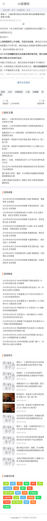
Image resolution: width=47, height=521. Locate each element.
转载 (33, 502)
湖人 (38, 497)
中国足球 (7, 488)
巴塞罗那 (7, 497)
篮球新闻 (21, 10)
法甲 (24, 493)
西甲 (33, 484)
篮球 (3, 92)
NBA (19, 484)
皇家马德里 (8, 493)
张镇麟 (35, 92)
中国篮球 (18, 92)
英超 (26, 484)
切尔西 (6, 502)
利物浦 (30, 497)
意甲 (40, 484)
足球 (6, 484)
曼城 (26, 502)
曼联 (18, 493)
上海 (28, 92)
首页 (13, 10)
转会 (29, 488)
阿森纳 (6, 507)
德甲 (23, 488)
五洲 (16, 497)
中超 (16, 488)
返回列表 (40, 103)
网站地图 (32, 518)
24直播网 (23, 3)
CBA (10, 92)
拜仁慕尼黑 (17, 502)
